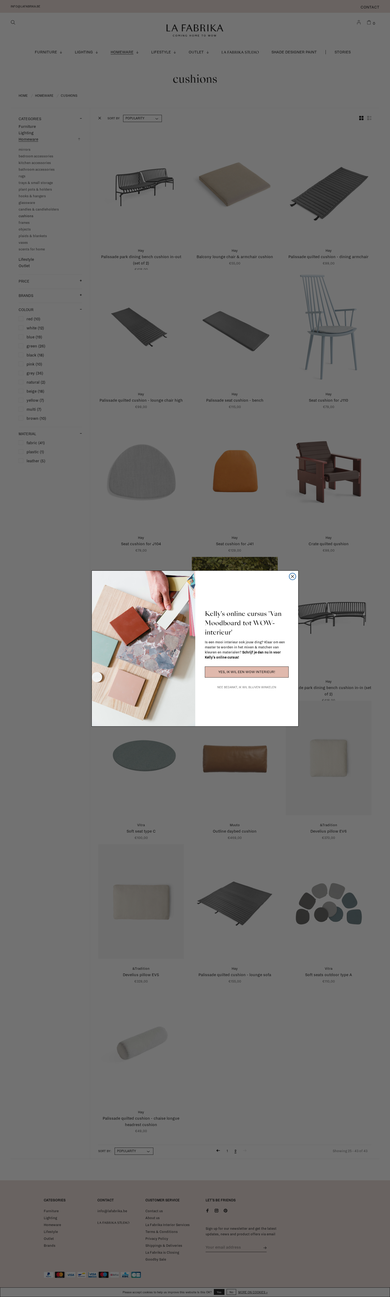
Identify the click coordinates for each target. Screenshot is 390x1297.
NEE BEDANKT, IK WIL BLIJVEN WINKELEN (246, 687)
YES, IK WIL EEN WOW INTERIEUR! (246, 672)
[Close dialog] (292, 576)
